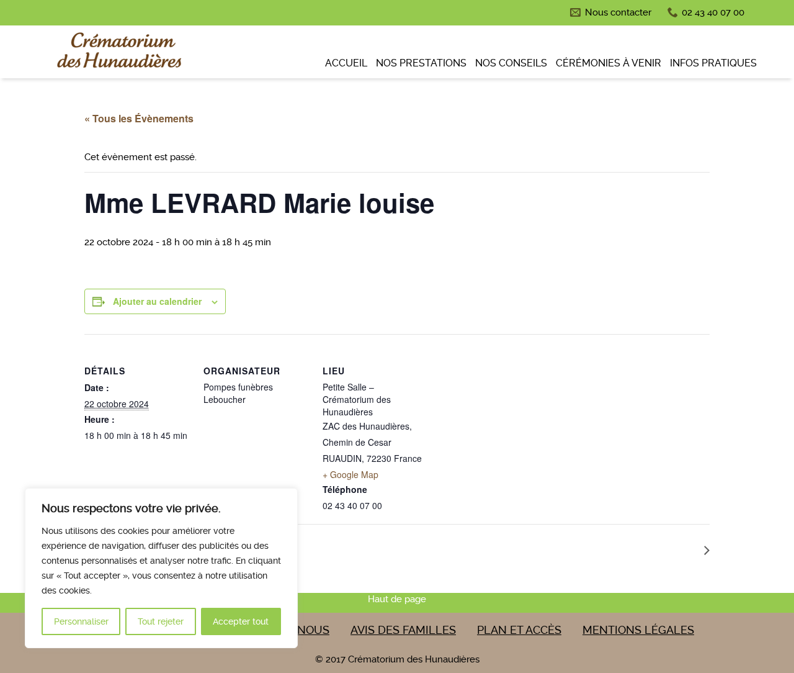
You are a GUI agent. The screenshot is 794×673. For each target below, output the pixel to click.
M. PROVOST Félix (654, 549)
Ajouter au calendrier (157, 301)
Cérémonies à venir (608, 63)
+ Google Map (350, 474)
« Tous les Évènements (139, 118)
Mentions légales (638, 629)
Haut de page (397, 599)
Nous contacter (618, 12)
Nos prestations (421, 63)
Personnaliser (81, 621)
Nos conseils (511, 63)
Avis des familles (403, 629)
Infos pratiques (713, 63)
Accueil (346, 63)
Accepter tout (241, 621)
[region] (161, 568)
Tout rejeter (161, 621)
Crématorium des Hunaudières (118, 53)
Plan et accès (519, 629)
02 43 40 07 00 (713, 12)
